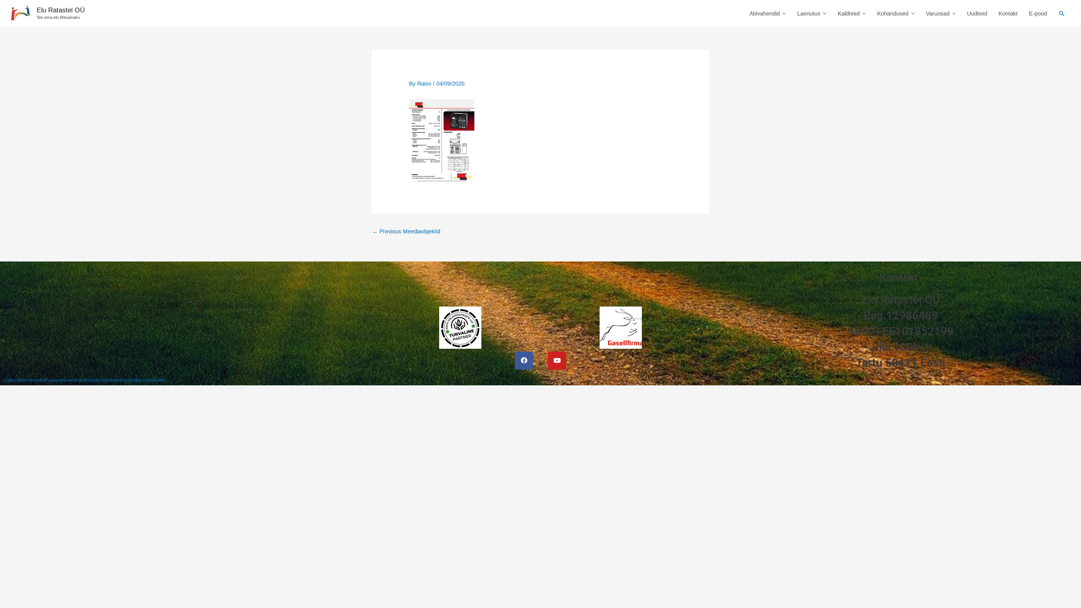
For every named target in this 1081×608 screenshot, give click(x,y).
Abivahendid (764, 13)
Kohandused (892, 13)
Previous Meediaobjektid (406, 231)
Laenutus (808, 13)
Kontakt (1008, 13)
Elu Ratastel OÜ (61, 10)
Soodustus (73, 380)
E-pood (1038, 13)
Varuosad (938, 13)
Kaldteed (849, 13)
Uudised (977, 13)
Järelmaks (110, 380)
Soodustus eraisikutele (143, 380)
